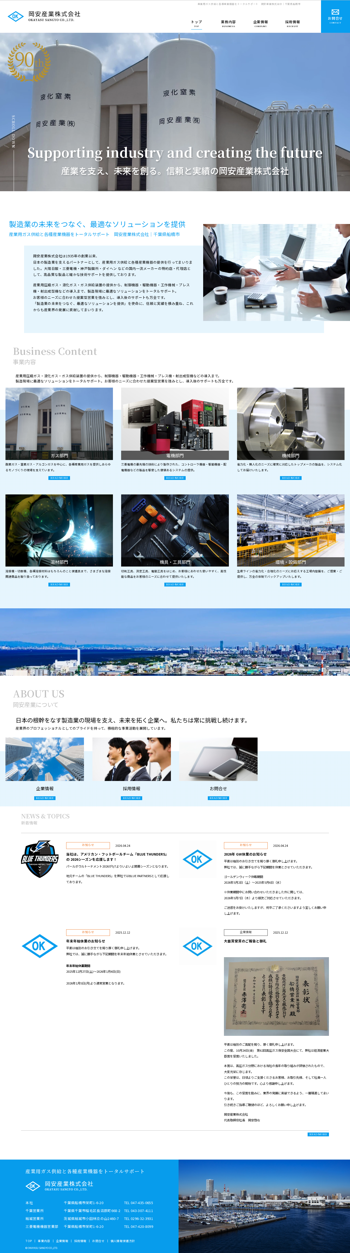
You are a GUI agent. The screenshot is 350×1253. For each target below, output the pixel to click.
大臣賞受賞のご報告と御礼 (245, 941)
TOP (28, 1241)
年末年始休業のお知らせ (85, 941)
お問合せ (98, 1241)
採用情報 (80, 1241)
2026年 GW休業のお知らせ (245, 854)
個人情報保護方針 (122, 1241)
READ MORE (318, 1134)
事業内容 (44, 1241)
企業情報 (62, 1241)
